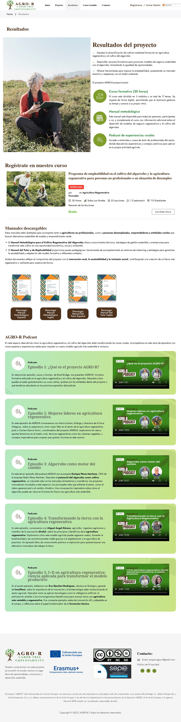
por (70, 192)
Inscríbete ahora (163, 211)
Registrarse (136, 5)
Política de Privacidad (148, 664)
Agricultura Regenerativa (95, 192)
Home (10, 14)
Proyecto (59, 5)
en (80, 192)
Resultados (73, 5)
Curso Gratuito (90, 5)
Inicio (47, 5)
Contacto (106, 5)
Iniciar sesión (153, 5)
